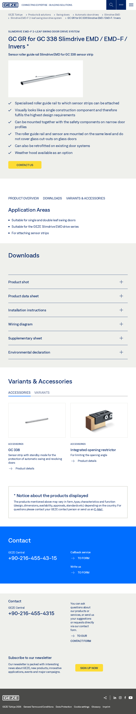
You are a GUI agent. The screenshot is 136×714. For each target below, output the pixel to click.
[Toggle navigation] (131, 5)
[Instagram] (120, 698)
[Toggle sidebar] (121, 5)
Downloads (52, 198)
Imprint (106, 706)
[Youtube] (131, 698)
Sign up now (89, 668)
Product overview (23, 198)
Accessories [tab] (19, 392)
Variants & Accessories (85, 198)
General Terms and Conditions (39, 706)
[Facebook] (125, 698)
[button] (105, 698)
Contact (14, 601)
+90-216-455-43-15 (32, 558)
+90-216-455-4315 (31, 613)
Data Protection (64, 706)
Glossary (96, 706)
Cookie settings (81, 706)
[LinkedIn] (114, 698)
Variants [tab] (42, 392)
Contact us (25, 165)
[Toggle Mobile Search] (111, 5)
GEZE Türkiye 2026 (11, 706)
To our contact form (80, 638)
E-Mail (98, 509)
